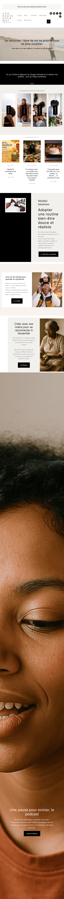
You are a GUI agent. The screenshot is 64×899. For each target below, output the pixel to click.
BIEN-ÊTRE (8, 110)
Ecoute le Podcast (32, 833)
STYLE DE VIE (24, 110)
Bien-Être (11, 165)
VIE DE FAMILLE (39, 110)
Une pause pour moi (8, 17)
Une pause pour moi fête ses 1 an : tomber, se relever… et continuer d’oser (53, 173)
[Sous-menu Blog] (27, 15)
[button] (48, 254)
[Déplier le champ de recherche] (49, 21)
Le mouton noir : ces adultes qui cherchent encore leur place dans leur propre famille (32, 174)
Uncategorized (53, 165)
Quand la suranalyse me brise (10, 171)
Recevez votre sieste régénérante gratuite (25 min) (32, 6)
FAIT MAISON (55, 110)
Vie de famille (32, 165)
